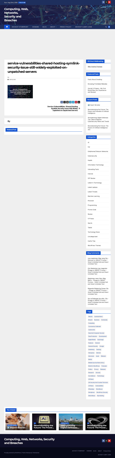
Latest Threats (92, 192)
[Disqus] (44, 158)
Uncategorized (92, 236)
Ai (88, 142)
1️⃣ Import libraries (94, 105)
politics (90, 369)
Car (89, 147)
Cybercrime (91, 329)
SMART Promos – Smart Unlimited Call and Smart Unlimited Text (98, 262)
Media (90, 359)
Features (90, 343)
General (97, 343)
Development (102, 336)
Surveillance (91, 376)
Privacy (96, 369)
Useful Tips (91, 241)
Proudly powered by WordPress (12, 452)
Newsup (28, 452)
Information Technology (96, 165)
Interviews (91, 356)
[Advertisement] (57, 42)
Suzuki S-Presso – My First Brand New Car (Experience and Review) (97, 90)
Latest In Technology (95, 183)
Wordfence (99, 389)
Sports (90, 223)
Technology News (94, 232)
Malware (103, 356)
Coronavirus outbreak (94, 326)
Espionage (100, 339)
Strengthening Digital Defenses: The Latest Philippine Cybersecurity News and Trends (98, 119)
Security (98, 372)
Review (90, 214)
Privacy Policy (65, 27)
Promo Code (92, 209)
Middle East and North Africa (96, 362)
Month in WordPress (94, 366)
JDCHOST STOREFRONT (20, 27)
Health (90, 160)
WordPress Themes (94, 245)
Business (96, 320)
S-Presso (91, 218)
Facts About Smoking (95, 79)
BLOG (44, 27)
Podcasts (104, 366)
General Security (93, 346)
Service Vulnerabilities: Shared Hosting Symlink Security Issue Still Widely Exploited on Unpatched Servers (62, 108)
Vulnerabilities (99, 385)
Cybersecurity (92, 156)
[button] (106, 27)
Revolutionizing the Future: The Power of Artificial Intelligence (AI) (98, 127)
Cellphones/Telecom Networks (98, 151)
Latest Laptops (92, 187)
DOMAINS (35, 27)
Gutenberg (91, 349)
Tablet (90, 227)
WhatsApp (91, 389)
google (102, 346)
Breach (90, 320)
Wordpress (91, 392)
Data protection (92, 336)
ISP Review (91, 178)
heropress (91, 353)
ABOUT (53, 27)
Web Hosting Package (95, 66)
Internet (90, 174)
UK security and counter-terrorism (98, 382)
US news (90, 385)
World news (91, 395)
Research (91, 372)
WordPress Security (102, 392)
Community (104, 320)
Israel (97, 356)
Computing (91, 323)
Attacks (90, 316)
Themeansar (35, 452)
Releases (103, 369)
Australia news (98, 316)
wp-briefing (100, 395)
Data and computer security (96, 333)
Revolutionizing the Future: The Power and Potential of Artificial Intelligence (98, 111)
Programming (92, 205)
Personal (91, 201)
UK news (90, 379)
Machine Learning (94, 196)
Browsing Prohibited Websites (97, 84)
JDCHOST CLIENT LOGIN (83, 27)
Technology (100, 376)
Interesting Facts (93, 169)
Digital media (92, 339)
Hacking (98, 349)
